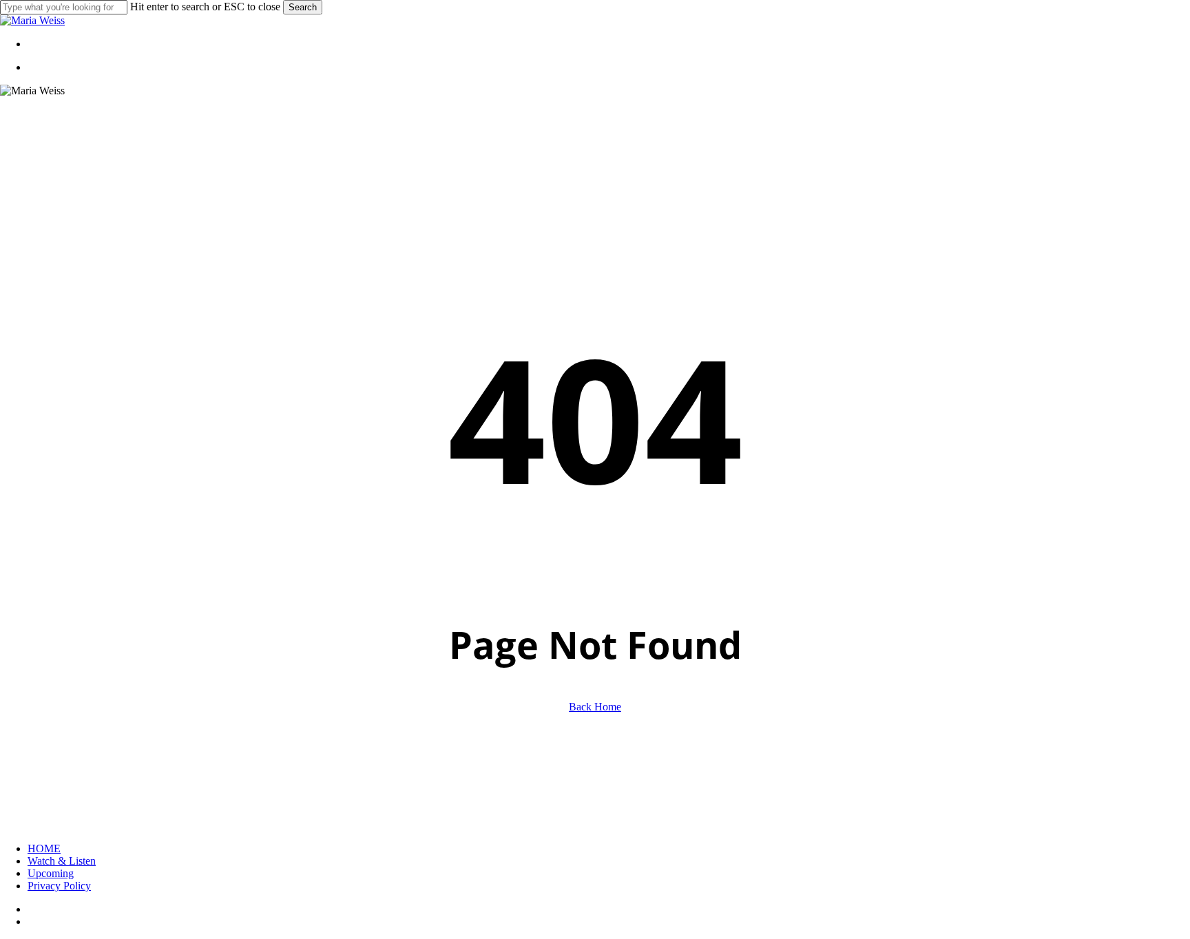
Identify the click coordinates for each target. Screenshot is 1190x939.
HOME (44, 848)
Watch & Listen (62, 861)
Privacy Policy (59, 885)
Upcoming (51, 873)
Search (303, 7)
